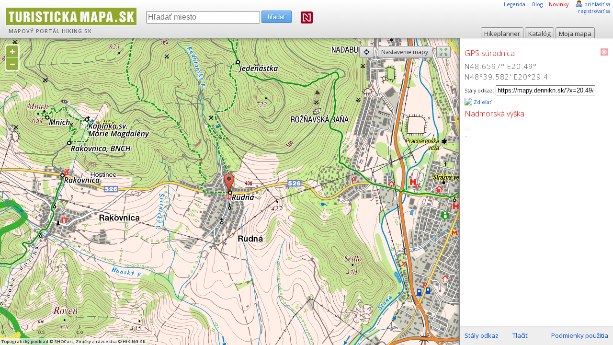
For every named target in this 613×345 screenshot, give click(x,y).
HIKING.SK (77, 31)
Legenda (514, 4)
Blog (537, 4)
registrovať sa (594, 11)
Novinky (558, 4)
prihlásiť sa (597, 4)
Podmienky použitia (579, 335)
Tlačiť (520, 335)
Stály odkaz (482, 335)
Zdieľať (481, 102)
